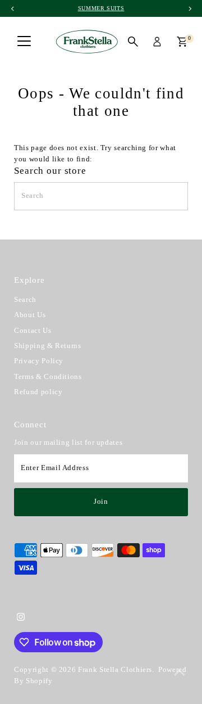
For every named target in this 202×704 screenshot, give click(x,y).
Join (101, 502)
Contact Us (32, 331)
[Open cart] (182, 42)
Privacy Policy (38, 361)
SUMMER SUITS (101, 8)
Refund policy (38, 392)
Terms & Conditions (47, 377)
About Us (29, 315)
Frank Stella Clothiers (115, 670)
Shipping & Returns (47, 346)
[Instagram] (20, 618)
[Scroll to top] (179, 673)
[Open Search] (133, 42)
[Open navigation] (24, 42)
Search (25, 300)
